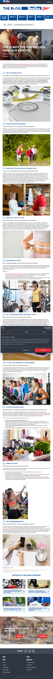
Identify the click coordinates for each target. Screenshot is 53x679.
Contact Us (29, 669)
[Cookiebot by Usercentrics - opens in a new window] (45, 328)
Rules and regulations (31, 667)
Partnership (5, 667)
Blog (4, 660)
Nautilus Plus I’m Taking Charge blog (41, 414)
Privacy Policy (18, 677)
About (4, 662)
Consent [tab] (9, 332)
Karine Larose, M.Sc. (16, 54)
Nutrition (12, 17)
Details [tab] (26, 332)
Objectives (21, 17)
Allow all (43, 350)
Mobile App (29, 660)
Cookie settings (6, 672)
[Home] (4, 24)
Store (28, 657)
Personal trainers (30, 662)
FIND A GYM (19, 636)
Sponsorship (5, 669)
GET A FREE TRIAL (42, 636)
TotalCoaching (6, 528)
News (4, 657)
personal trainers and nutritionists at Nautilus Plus (25, 64)
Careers (4, 664)
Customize (25, 350)
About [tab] (43, 332)
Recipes (30, 17)
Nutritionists (29, 664)
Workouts (39, 17)
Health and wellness (4, 17)
